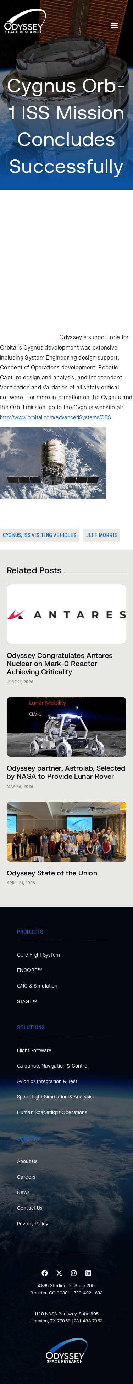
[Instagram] (73, 1273)
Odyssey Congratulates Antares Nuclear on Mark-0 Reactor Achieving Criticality (60, 663)
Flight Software (34, 1050)
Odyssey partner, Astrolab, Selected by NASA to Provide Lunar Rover (66, 771)
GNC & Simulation (37, 985)
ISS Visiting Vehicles (49, 535)
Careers (26, 1177)
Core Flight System (38, 954)
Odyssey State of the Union (52, 872)
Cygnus (12, 535)
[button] (114, 26)
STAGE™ (27, 1001)
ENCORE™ (29, 970)
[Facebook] (44, 1273)
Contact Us (30, 1208)
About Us (27, 1161)
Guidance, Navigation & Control (53, 1065)
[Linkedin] (88, 1273)
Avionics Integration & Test (47, 1081)
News (23, 1192)
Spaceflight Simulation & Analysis (55, 1096)
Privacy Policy (32, 1223)
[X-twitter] (59, 1273)
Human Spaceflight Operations (52, 1112)
